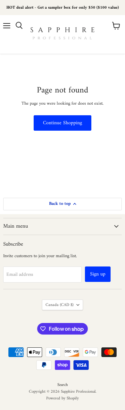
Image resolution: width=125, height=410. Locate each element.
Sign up (97, 274)
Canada (59, 305)
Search (62, 384)
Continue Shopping (62, 122)
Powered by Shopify (62, 398)
